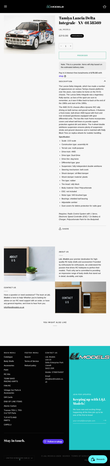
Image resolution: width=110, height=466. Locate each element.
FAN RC (7, 386)
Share (65, 229)
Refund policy (30, 365)
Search (28, 357)
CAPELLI (8, 425)
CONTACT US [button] (51, 353)
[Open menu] (8, 6)
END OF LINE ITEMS (13, 401)
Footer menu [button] (32, 353)
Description (65, 81)
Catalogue (8, 357)
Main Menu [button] (10, 353)
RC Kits (7, 374)
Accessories (9, 365)
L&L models (64, 29)
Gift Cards (8, 397)
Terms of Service (32, 361)
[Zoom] (29, 34)
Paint (6, 370)
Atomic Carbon (10, 406)
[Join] (104, 420)
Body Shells (9, 361)
